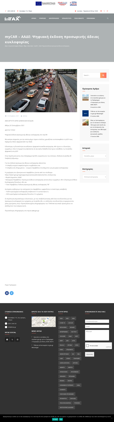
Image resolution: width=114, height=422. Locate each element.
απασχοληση (63, 372)
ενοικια (62, 381)
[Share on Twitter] (12, 293)
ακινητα (62, 367)
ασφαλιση (62, 376)
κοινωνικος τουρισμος (66, 385)
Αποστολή (89, 354)
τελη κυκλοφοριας (65, 403)
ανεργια (70, 367)
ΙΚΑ (73, 354)
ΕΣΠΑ (76, 345)
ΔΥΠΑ (73, 340)
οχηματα (70, 72)
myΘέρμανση (64, 332)
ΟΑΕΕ (61, 358)
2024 (61, 318)
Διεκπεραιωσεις (54, 18)
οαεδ (78, 385)
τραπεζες (77, 403)
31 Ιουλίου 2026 (94, 116)
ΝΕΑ (78, 354)
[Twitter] (104, 11)
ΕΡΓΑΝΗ (70, 345)
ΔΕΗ (67, 340)
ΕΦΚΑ (61, 349)
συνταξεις (73, 398)
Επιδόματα (70, 349)
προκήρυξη (63, 398)
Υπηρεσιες (42, 18)
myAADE (72, 327)
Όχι (61, 419)
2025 (67, 318)
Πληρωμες (77, 358)
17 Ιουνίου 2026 (94, 136)
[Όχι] (112, 418)
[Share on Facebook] (7, 293)
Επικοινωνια (91, 18)
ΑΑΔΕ (70, 336)
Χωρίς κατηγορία (64, 363)
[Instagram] (107, 11)
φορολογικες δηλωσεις (66, 407)
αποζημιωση (74, 372)
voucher (62, 336)
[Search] (108, 18)
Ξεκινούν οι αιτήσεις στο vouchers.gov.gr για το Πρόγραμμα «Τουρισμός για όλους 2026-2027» (97, 100)
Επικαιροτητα (66, 18)
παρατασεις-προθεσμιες (67, 394)
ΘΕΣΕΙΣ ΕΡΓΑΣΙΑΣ (64, 354)
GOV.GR (70, 323)
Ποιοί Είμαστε (79, 18)
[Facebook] (101, 11)
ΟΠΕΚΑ (68, 358)
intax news (62, 72)
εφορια (70, 381)
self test (74, 332)
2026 (73, 318)
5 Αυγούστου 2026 (95, 107)
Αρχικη (33, 18)
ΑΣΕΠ (76, 336)
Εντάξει (55, 419)
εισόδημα (72, 376)
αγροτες (75, 363)
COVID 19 (62, 323)
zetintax (24, 116)
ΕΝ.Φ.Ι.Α (62, 345)
